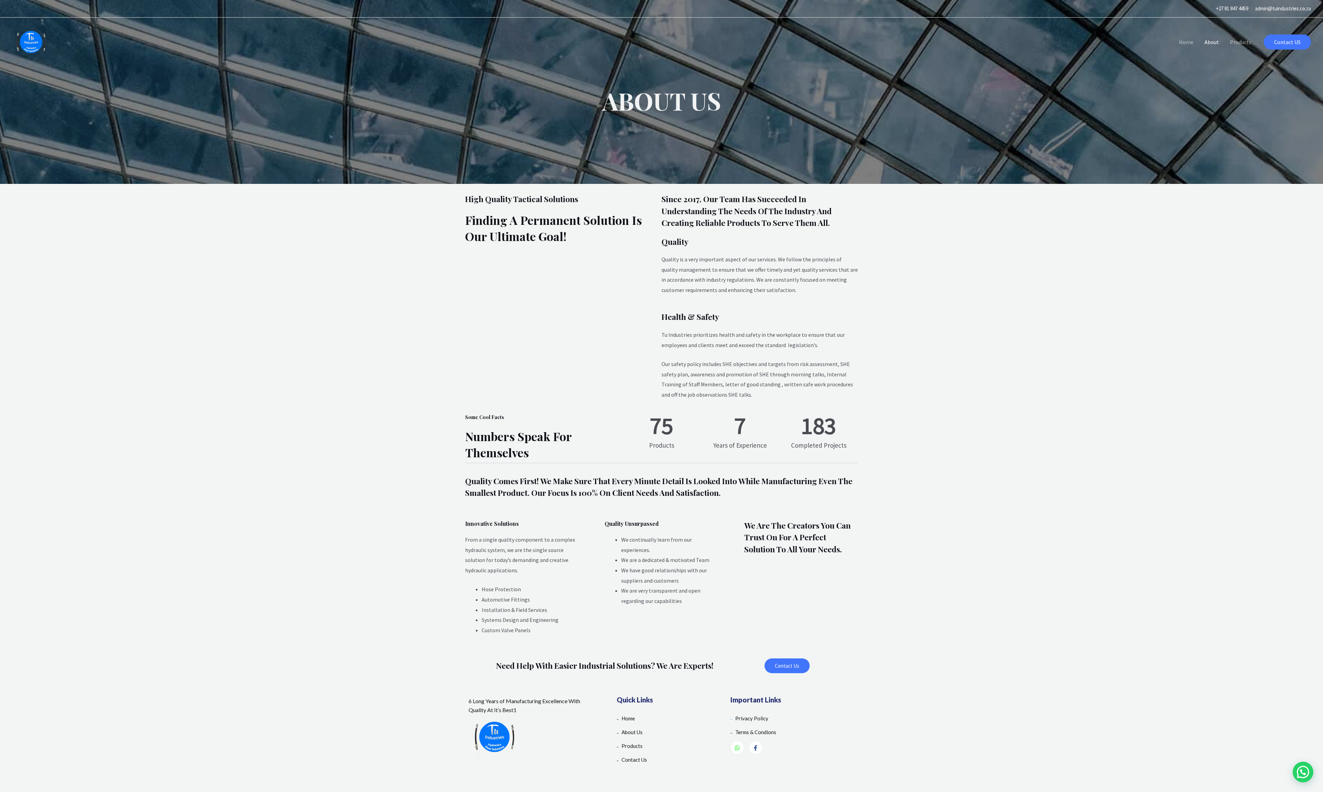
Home (1186, 42)
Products (1240, 42)
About (1211, 42)
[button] (787, 665)
